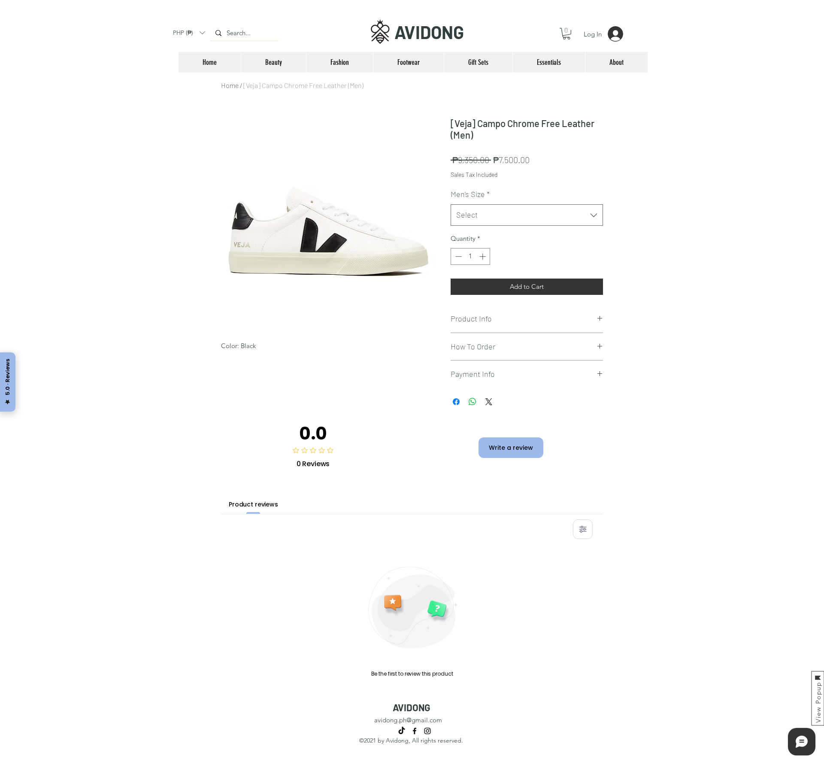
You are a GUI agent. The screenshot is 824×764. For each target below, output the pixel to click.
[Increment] (483, 256)
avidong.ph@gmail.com (408, 720)
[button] (188, 32)
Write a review (511, 447)
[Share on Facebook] (456, 402)
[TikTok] (401, 731)
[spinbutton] (471, 256)
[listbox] (188, 32)
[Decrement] (458, 256)
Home (230, 85)
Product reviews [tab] (253, 504)
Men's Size (470, 194)
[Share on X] (489, 402)
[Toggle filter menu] (583, 529)
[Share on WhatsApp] (472, 402)
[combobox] (527, 215)
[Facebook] (414, 731)
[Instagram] (427, 731)
